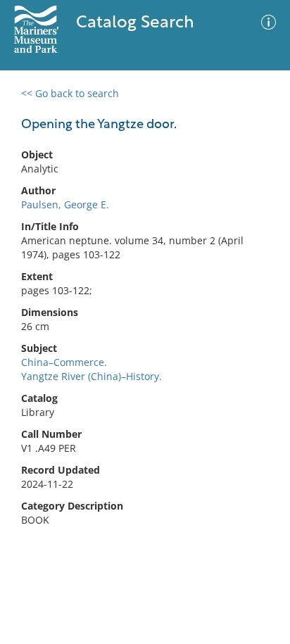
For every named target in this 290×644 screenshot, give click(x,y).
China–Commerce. (64, 362)
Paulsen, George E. (65, 204)
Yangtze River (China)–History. (91, 376)
